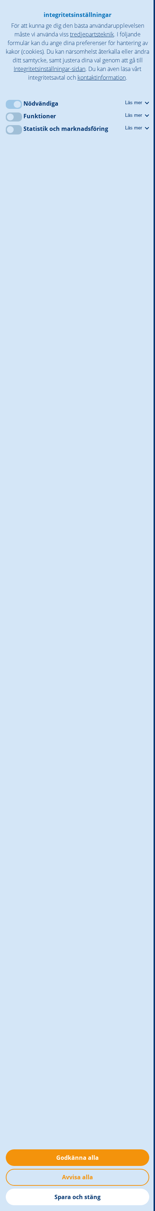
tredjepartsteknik (92, 34)
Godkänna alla (77, 1158)
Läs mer (134, 102)
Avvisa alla (77, 1177)
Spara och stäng (77, 1197)
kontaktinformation (102, 77)
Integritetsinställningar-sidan (49, 69)
